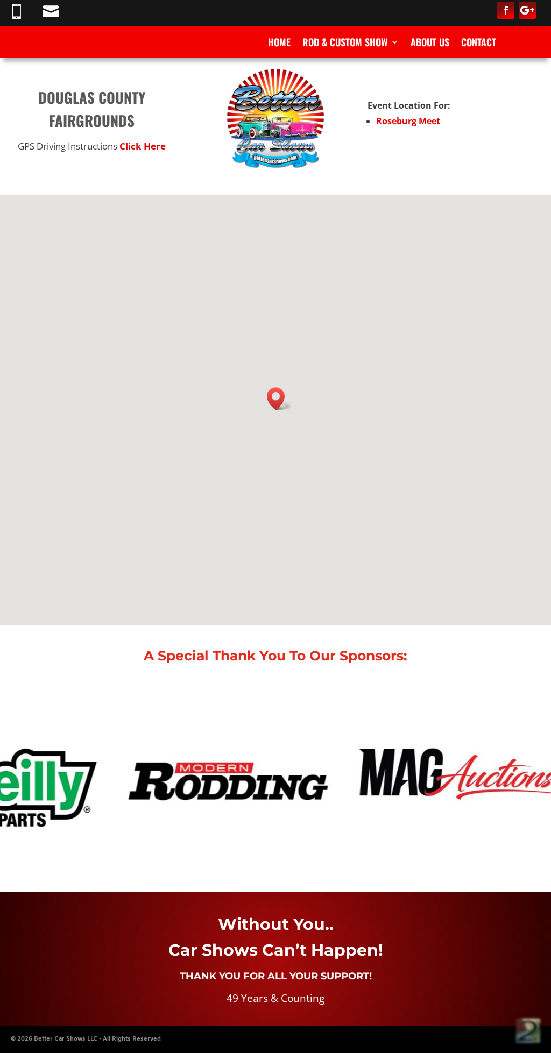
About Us (430, 43)
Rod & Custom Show (345, 43)
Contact (478, 43)
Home (279, 43)
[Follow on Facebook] (505, 10)
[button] (279, 399)
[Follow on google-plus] (527, 10)
